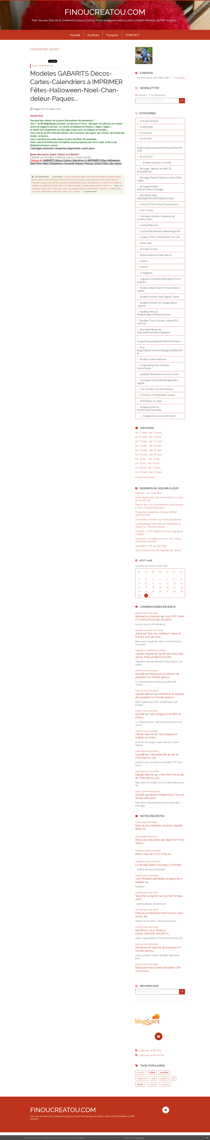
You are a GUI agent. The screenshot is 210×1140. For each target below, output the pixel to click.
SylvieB (139, 673)
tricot (140, 1084)
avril (119, 189)
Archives (93, 35)
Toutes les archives (145, 477)
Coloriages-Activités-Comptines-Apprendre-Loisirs (156, 218)
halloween (73, 189)
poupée (141, 1072)
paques (82, 189)
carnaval (103, 189)
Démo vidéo (146, 243)
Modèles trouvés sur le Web (157, 162)
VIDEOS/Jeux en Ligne (151, 401)
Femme (143, 261)
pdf (173, 1078)
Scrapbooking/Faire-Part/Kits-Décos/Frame (59, 186)
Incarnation (156, 493)
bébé (152, 1072)
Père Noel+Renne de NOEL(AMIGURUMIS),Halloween (153, 331)
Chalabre (139, 534)
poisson (112, 189)
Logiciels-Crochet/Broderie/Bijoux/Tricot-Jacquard (159, 280)
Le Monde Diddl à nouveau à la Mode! (158, 864)
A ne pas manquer (72, 177)
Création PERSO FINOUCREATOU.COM (160, 237)
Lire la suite (179, 77)
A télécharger (146, 126)
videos (77, 192)
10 (146, 583)
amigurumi (142, 1078)
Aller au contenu (9, 2)
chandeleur (92, 189)
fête (65, 189)
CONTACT (133, 35)
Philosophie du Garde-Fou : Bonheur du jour (158, 525)
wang (138, 633)
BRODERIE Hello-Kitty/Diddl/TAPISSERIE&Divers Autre (155, 197)
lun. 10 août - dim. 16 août (148, 432)
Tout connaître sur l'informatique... (157, 389)
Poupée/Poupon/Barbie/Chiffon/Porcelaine (159, 341)
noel (50, 189)
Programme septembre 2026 (150, 512)
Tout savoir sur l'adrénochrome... (152, 538)
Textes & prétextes (172, 519)
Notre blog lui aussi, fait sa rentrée (152, 497)
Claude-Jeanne (144, 653)
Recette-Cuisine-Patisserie (153, 359)
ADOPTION (146, 138)
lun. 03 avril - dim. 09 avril (147, 467)
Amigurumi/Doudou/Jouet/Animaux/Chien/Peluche (159, 149)
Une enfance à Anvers (146, 519)
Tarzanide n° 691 (144, 545)
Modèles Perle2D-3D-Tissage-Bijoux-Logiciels (157, 304)
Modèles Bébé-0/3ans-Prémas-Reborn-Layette (158, 289)
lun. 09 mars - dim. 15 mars (148, 441)
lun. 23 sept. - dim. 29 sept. (148, 445)
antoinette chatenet (147, 616)
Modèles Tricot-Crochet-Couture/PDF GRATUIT (157, 322)
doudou (165, 1084)
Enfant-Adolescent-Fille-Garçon (155, 255)
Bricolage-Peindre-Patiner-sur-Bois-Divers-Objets (160, 179)
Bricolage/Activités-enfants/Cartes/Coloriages (61, 180)
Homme (144, 266)
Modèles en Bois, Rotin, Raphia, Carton (159, 296)
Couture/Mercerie (149, 225)
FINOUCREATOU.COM (105, 12)
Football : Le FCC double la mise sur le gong (157, 531)
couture (152, 1084)
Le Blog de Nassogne (153, 507)
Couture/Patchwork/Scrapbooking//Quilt (67, 183)
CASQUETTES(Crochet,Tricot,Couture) (159, 204)
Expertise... (140, 493)
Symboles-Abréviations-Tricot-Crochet (159, 374)
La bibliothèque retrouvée (148, 523)
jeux (71, 192)
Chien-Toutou (147, 210)
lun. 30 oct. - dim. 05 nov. (147, 463)
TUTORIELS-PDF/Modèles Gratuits (96, 186)
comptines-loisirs (59, 192)
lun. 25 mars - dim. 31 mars (148, 450)
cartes (44, 189)
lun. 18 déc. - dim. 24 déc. (147, 458)
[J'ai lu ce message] (207, 1137)
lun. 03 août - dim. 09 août (148, 436)
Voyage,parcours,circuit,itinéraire (159, 415)
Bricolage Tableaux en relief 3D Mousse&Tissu (154, 170)
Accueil (75, 35)
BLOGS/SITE (146, 156)
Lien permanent (41, 177)
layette (163, 1078)
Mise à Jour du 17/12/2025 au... (153, 853)
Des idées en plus (95, 183)
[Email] (158, 1036)
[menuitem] (75, 35)
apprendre (46, 192)
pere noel (57, 189)
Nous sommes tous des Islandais (152, 550)
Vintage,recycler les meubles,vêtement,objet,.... (150, 408)
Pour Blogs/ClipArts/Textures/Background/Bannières (159, 350)
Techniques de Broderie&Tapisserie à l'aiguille (157, 382)
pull (153, 1078)
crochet (164, 1072)
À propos (112, 35)
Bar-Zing (161, 545)
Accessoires (146, 132)
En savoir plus (138, 1137)
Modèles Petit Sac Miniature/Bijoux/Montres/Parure (154, 313)
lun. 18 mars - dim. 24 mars (148, 454)
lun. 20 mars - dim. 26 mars (148, 472)
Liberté (177, 550)
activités (36, 192)
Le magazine (146, 272)
